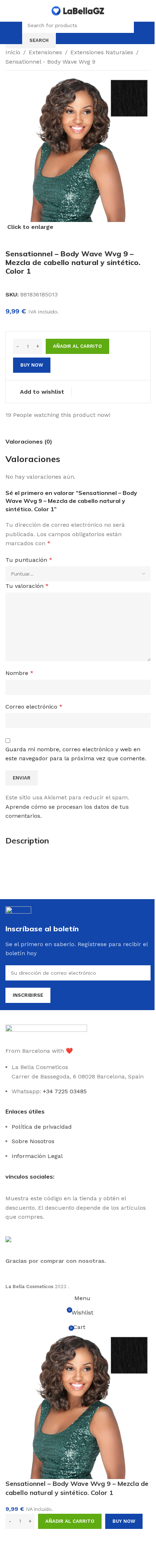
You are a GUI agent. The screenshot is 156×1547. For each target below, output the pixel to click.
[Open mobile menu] (15, 33)
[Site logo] (78, 10)
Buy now (123, 1521)
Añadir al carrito (77, 346)
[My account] (140, 33)
